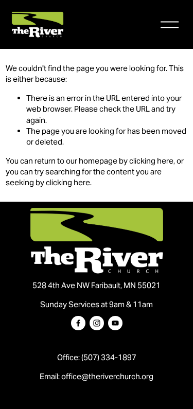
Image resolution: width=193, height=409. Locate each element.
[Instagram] (97, 323)
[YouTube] (115, 323)
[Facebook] (78, 323)
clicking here (151, 161)
